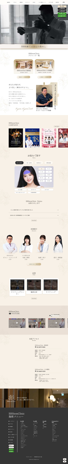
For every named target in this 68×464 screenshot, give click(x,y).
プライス (14, 2)
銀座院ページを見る (23, 76)
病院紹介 (21, 2)
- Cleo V (53, 429)
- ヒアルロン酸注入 (23, 425)
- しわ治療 (21, 422)
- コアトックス (22, 424)
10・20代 (19, 162)
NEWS (34, 2)
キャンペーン (27, 2)
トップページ (12, 421)
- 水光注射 (21, 447)
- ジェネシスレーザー (23, 439)
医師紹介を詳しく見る (33, 264)
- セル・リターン (22, 442)
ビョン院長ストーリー (42, 2)
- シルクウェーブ (22, 437)
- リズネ (53, 434)
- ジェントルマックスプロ (23, 435)
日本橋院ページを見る (44, 76)
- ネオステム (53, 430)
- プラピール (22, 443)
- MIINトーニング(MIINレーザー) (24, 427)
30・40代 (29, 162)
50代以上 (38, 162)
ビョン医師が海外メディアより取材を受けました (21, 210)
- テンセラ (21, 433)
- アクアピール (22, 438)
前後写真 (57, 2)
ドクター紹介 (51, 2)
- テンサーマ (35, 428)
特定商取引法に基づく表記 (38, 456)
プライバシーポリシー (29, 456)
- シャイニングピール (23, 445)
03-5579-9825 (41, 347)
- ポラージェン (22, 430)
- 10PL (53, 438)
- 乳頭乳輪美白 (44, 427)
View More (57, 126)
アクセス (11, 442)
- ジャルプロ (53, 433)
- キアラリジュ (22, 446)
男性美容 (48, 162)
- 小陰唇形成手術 (44, 425)
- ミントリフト (22, 434)
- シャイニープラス (23, 429)
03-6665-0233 (41, 371)
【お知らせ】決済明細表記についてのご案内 (20, 215)
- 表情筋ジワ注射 (22, 441)
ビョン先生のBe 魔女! (55, 315)
